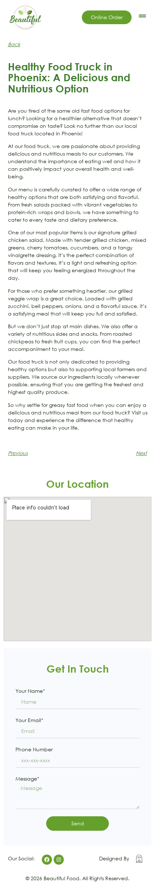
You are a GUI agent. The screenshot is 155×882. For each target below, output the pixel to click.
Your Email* (29, 720)
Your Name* (30, 690)
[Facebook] (47, 860)
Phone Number (34, 749)
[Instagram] (59, 860)
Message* (27, 778)
